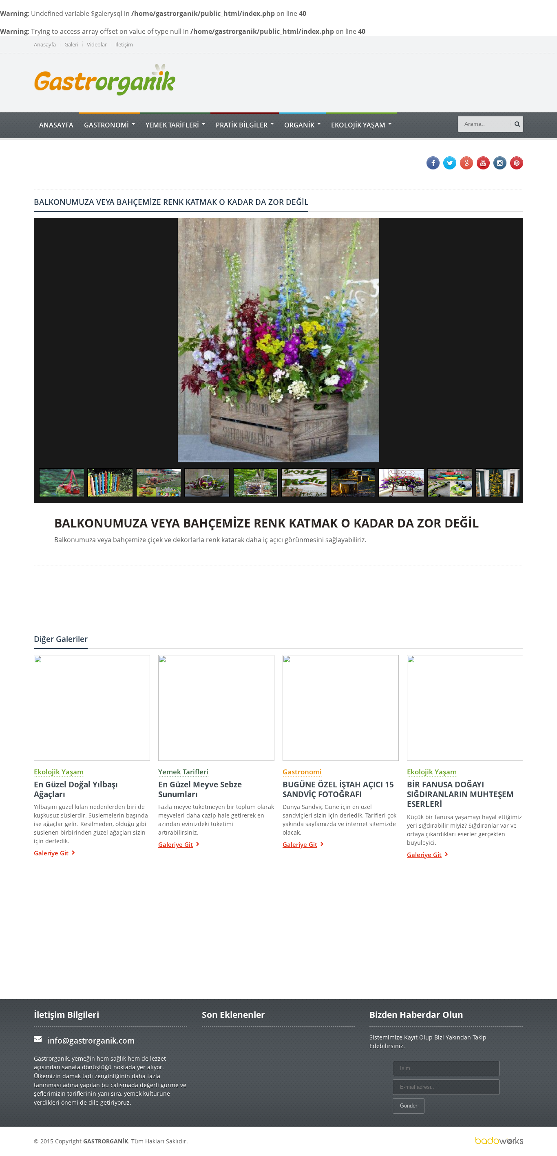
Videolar (97, 44)
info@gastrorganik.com (91, 1040)
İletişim (124, 44)
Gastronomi (302, 771)
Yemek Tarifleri (183, 771)
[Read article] (92, 655)
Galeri (71, 44)
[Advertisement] (374, 82)
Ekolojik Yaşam (59, 771)
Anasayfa (45, 44)
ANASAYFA (56, 125)
